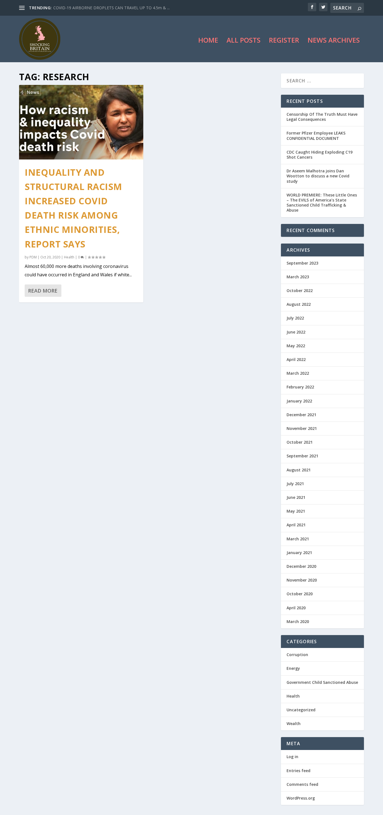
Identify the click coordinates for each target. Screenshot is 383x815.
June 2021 (296, 497)
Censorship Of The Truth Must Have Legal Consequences (322, 117)
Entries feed (298, 770)
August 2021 (299, 470)
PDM (33, 257)
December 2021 (301, 414)
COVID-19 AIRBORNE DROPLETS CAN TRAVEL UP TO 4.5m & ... (111, 7)
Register (284, 41)
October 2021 (300, 442)
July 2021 (295, 483)
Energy (293, 668)
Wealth (294, 723)
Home (208, 41)
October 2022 (300, 290)
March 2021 (298, 538)
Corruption (297, 654)
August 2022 (299, 304)
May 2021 (296, 511)
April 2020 (296, 607)
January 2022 (299, 401)
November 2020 (302, 580)
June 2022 (296, 332)
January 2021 (299, 552)
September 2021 (302, 456)
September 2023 (302, 263)
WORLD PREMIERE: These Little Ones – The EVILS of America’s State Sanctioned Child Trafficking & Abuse (322, 202)
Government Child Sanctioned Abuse (322, 682)
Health (69, 257)
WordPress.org (301, 798)
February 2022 (300, 387)
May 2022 (296, 345)
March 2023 (298, 276)
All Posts (243, 41)
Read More (42, 290)
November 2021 (302, 428)
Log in (292, 756)
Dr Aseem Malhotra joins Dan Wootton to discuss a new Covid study (318, 176)
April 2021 (296, 524)
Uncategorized (301, 709)
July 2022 (295, 318)
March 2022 (298, 373)
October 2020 (300, 593)
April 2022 (296, 359)
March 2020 (298, 621)
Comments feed (302, 784)
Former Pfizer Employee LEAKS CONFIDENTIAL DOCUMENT (316, 135)
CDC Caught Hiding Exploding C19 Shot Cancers (319, 154)
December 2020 (301, 566)
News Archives (334, 41)
